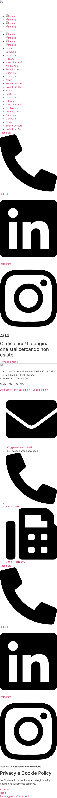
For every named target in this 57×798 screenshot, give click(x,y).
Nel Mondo (12, 65)
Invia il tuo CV (13, 86)
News (9, 79)
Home (9, 48)
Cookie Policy (40, 389)
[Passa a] (31, 16)
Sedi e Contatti (14, 83)
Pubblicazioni (13, 69)
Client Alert (12, 72)
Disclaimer (6, 389)
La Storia (11, 55)
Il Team (10, 58)
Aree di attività (14, 62)
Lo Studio (11, 51)
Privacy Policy (22, 389)
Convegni (11, 76)
